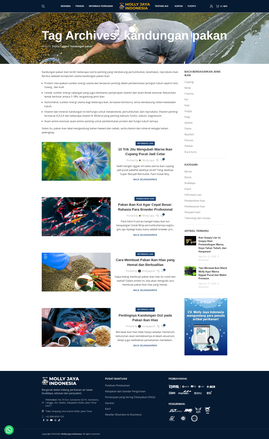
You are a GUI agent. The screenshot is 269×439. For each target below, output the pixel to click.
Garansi (109, 403)
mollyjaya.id (148, 271)
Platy (187, 117)
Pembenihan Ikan (194, 200)
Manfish (189, 134)
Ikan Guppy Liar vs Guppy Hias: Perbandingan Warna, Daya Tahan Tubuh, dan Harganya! (212, 244)
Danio (187, 128)
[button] (9, 430)
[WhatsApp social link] (55, 420)
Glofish (188, 122)
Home (45, 46)
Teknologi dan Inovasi (197, 218)
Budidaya (189, 183)
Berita (188, 171)
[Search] (43, 6)
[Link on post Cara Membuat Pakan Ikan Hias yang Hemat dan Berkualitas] (76, 272)
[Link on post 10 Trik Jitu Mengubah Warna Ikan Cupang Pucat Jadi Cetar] (76, 161)
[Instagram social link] (47, 420)
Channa (188, 93)
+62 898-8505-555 (54, 416)
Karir (108, 408)
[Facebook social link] (43, 420)
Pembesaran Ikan (145, 198)
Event (187, 189)
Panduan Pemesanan (117, 385)
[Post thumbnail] (190, 249)
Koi (186, 99)
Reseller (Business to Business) (123, 414)
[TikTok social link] (59, 420)
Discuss (188, 140)
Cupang (189, 82)
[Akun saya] (211, 6)
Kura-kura (190, 152)
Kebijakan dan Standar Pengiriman (125, 391)
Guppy (188, 111)
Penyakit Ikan (192, 212)
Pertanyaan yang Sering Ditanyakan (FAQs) (130, 397)
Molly (187, 88)
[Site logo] (134, 6)
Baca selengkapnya (145, 179)
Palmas (188, 146)
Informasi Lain (145, 143)
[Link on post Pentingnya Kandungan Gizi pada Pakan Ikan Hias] (76, 327)
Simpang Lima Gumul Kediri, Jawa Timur (72, 411)
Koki (187, 105)
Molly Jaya (148, 160)
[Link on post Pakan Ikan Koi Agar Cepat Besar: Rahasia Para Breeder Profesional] (76, 216)
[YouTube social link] (51, 420)
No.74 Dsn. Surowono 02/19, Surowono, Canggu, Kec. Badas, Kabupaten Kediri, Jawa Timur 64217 (72, 402)
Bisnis (187, 177)
